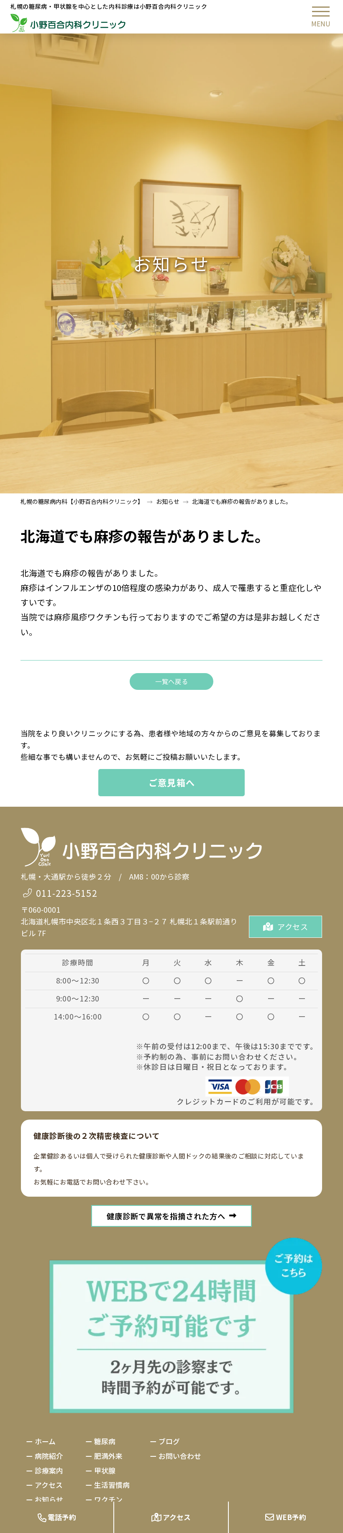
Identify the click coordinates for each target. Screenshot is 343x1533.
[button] (321, 17)
